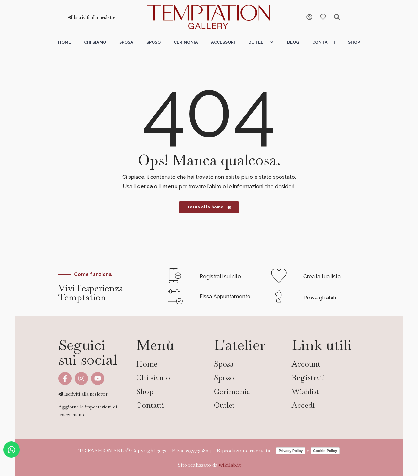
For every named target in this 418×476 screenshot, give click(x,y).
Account (306, 364)
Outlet (257, 42)
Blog (293, 42)
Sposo (153, 42)
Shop (354, 42)
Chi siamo (95, 42)
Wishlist (305, 391)
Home (64, 42)
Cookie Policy (325, 450)
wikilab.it (230, 464)
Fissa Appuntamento (225, 296)
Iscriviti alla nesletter (94, 17)
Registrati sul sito (220, 276)
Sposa (126, 42)
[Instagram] (81, 378)
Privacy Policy (291, 450)
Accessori (223, 42)
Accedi (303, 405)
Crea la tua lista (322, 276)
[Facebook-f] (65, 378)
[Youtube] (97, 378)
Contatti (323, 42)
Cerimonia (186, 42)
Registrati (308, 378)
